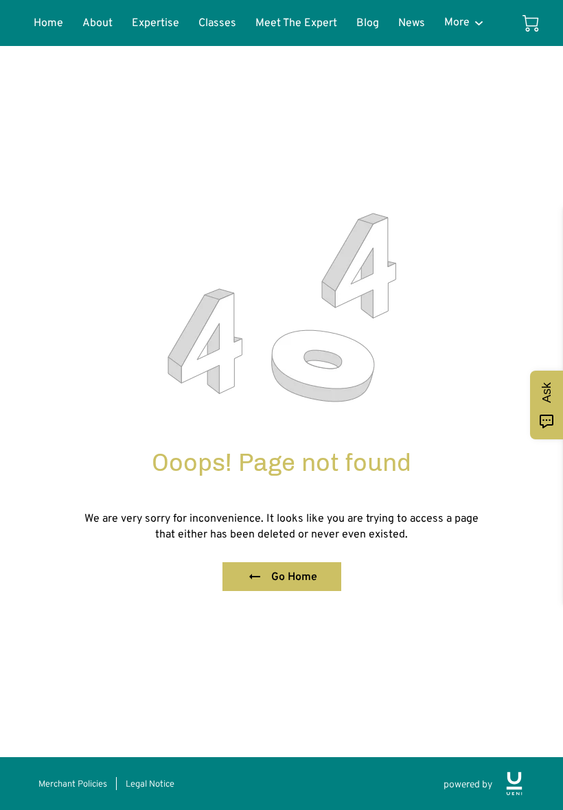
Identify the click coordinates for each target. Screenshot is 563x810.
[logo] (514, 784)
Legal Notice (150, 783)
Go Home (294, 576)
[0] (530, 23)
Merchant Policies (72, 783)
